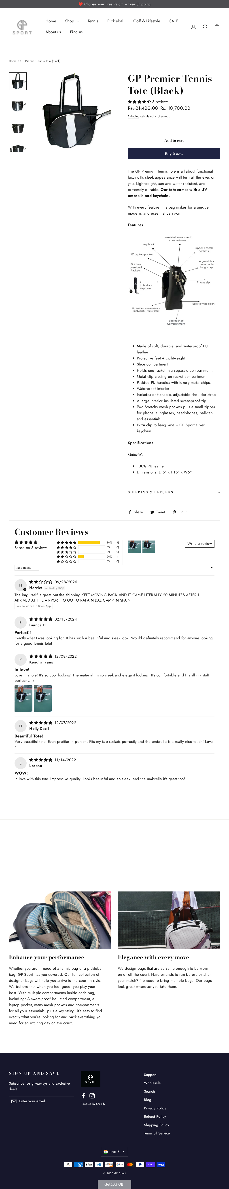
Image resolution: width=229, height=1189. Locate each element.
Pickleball (115, 21)
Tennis (93, 21)
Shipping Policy (156, 1125)
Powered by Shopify (93, 1104)
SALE (174, 21)
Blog (147, 1099)
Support (150, 1074)
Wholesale (152, 1083)
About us (53, 32)
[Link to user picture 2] (43, 698)
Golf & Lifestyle (146, 21)
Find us (76, 32)
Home (50, 21)
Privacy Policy (155, 1108)
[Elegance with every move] (169, 920)
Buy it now (174, 153)
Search (149, 1091)
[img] (41, 582)
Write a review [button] (199, 543)
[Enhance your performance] (60, 920)
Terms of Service (157, 1133)
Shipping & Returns (151, 492)
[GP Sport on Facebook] (83, 1095)
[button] (140, 101)
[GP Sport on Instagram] (92, 1095)
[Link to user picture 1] (23, 698)
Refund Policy (155, 1116)
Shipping (133, 116)
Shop (70, 21)
